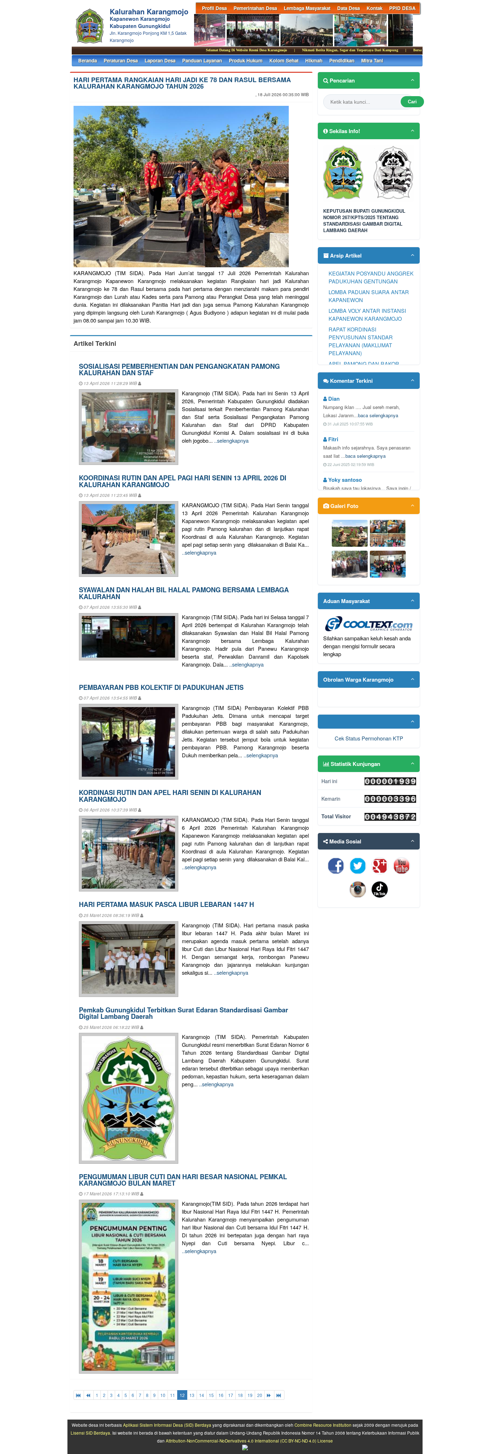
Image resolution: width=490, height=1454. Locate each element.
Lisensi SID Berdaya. (91, 1433)
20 (259, 1395)
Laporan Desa (160, 60)
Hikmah (313, 60)
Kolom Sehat (283, 60)
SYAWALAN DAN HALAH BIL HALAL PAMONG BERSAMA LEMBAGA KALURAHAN (184, 593)
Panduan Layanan (202, 60)
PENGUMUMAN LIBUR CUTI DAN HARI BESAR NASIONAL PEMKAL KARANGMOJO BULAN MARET (183, 1180)
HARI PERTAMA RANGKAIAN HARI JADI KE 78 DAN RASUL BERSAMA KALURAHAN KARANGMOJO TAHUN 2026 (182, 83)
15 (211, 1395)
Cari (412, 101)
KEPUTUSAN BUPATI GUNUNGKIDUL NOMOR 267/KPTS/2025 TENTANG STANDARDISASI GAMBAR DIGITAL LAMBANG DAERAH (364, 221)
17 (230, 1395)
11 (172, 1395)
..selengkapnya (231, 440)
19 (250, 1395)
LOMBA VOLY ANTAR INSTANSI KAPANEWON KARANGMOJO (367, 314)
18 (240, 1395)
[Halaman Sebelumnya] (89, 1395)
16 (220, 1395)
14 (201, 1395)
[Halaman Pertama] (79, 1395)
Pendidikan (341, 60)
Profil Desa (214, 8)
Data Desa (348, 8)
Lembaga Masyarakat (307, 8)
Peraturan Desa (121, 60)
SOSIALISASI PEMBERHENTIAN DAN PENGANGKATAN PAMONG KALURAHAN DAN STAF (179, 369)
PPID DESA (402, 8)
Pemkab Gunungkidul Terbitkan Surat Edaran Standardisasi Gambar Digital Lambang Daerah (183, 1013)
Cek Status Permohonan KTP (369, 738)
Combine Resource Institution (323, 1425)
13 (191, 1395)
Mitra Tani (372, 60)
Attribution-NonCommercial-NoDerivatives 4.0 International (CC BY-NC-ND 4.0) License (249, 1441)
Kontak (374, 8)
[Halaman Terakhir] (279, 1395)
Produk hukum (246, 60)
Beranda (87, 60)
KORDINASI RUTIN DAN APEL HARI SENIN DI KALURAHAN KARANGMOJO (170, 795)
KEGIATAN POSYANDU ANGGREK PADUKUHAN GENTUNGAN (371, 277)
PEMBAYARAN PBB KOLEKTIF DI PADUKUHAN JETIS (161, 687)
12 (182, 1395)
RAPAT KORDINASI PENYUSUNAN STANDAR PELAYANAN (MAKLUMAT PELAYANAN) (361, 341)
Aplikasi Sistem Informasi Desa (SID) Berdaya (167, 1425)
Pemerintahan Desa (255, 8)
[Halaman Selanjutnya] (269, 1395)
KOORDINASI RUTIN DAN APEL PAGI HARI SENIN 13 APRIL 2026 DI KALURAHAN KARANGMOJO (182, 481)
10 (162, 1395)
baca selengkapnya (378, 415)
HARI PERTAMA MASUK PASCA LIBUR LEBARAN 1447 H (166, 904)
